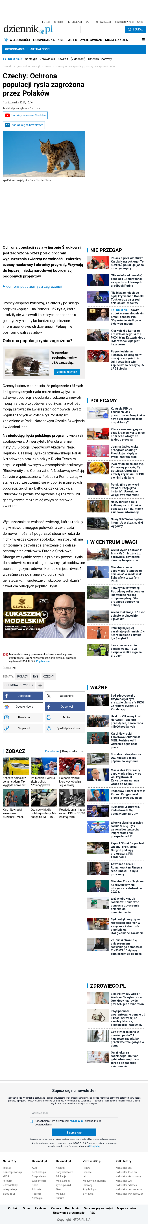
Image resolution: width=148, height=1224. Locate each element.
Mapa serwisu (126, 1208)
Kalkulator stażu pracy (128, 1176)
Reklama (41, 1208)
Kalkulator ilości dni (126, 1172)
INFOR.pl (45, 21)
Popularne (52, 751)
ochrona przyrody (19, 685)
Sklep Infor (9, 1193)
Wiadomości (39, 1180)
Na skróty (9, 1161)
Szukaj (138, 29)
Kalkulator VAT (124, 1180)
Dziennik (7, 66)
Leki (85, 1176)
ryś (35, 676)
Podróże (37, 1193)
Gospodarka (15, 49)
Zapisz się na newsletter (27, 125)
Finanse (87, 1172)
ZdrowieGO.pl (103, 21)
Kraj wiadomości (73, 751)
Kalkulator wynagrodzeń (129, 1193)
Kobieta (60, 1167)
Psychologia (90, 1189)
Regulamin (72, 1208)
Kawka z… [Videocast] (71, 59)
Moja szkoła (63, 1180)
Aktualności (40, 49)
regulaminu (76, 1120)
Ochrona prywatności (98, 1208)
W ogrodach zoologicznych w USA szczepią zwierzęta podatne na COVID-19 (65, 358)
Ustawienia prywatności (69, 1212)
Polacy (22, 676)
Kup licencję (42, 661)
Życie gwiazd (63, 1185)
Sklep (140, 21)
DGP (88, 21)
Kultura (60, 1198)
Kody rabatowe (64, 1172)
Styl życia (88, 1193)
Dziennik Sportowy (100, 59)
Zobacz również (67, 372)
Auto (35, 1167)
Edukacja (61, 1176)
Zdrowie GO (47, 59)
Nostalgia (31, 59)
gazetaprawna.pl (124, 21)
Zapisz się (74, 1132)
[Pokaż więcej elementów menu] (143, 40)
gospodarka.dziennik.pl (28, 66)
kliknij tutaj (94, 1146)
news (48, 66)
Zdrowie (36, 1189)
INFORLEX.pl (75, 21)
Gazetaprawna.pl (12, 1172)
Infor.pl (7, 1167)
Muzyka (60, 1193)
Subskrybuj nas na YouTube (29, 115)
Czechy (48, 676)
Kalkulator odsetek (126, 1185)
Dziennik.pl (39, 1161)
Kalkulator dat (124, 1167)
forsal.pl (58, 21)
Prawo (86, 1167)
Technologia (39, 1172)
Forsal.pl (7, 1180)
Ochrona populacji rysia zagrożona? (34, 286)
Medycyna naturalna (94, 1180)
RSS (92, 1212)
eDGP (6, 1176)
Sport (35, 1185)
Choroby (87, 1185)
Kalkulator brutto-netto (129, 1189)
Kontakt (13, 1208)
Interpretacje (10, 1189)
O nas (27, 1208)
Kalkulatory (123, 1161)
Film (58, 1189)
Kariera (56, 1208)
